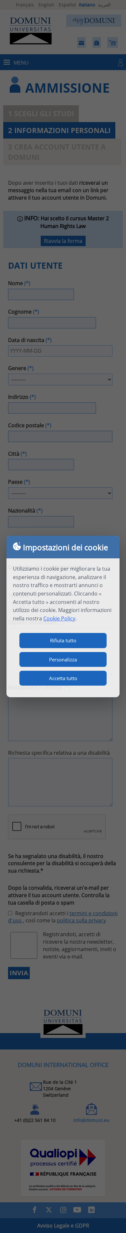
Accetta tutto (63, 678)
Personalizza (63, 659)
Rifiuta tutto (63, 640)
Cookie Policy (59, 618)
